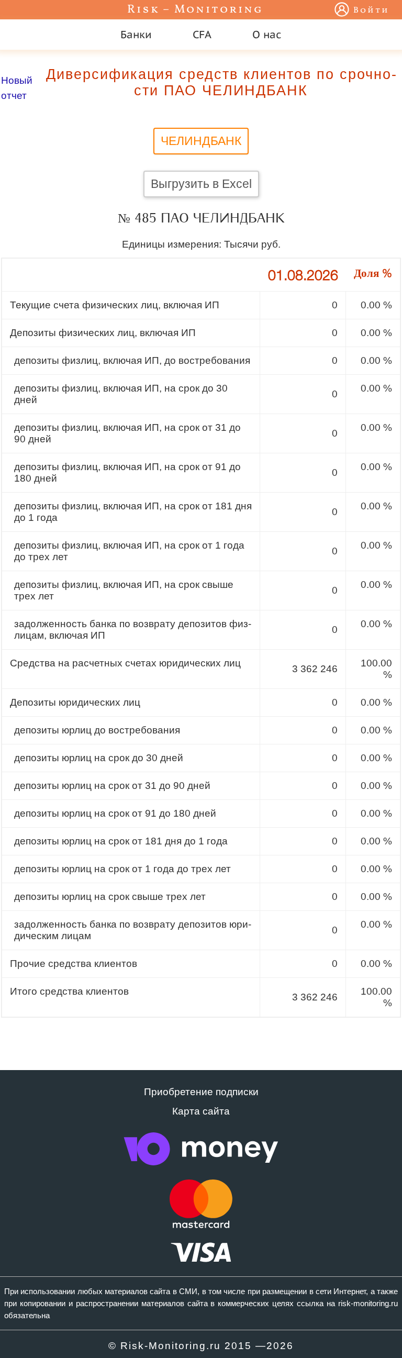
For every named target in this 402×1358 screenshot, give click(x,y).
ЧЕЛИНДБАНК (201, 141)
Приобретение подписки (201, 1091)
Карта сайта (201, 1111)
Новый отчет (16, 88)
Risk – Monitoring (195, 10)
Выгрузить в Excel (201, 184)
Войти (371, 10)
